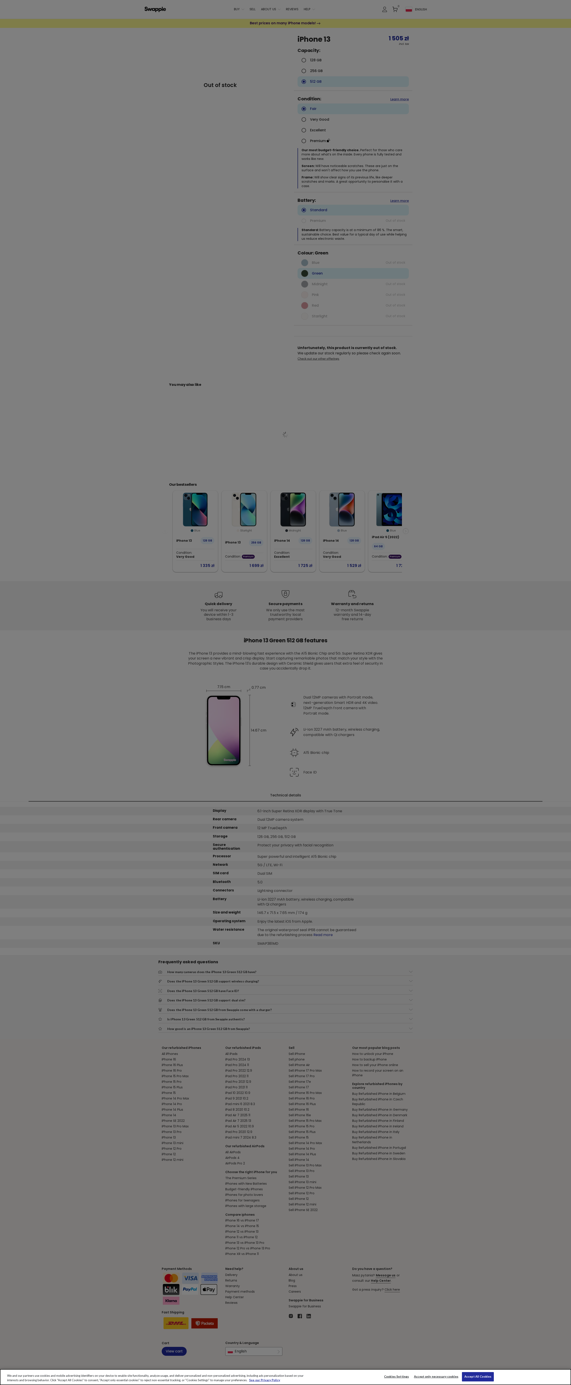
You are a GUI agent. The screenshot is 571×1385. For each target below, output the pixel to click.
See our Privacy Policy (264, 1380)
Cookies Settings (396, 1376)
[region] (285, 1377)
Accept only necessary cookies (436, 1376)
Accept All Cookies (477, 1376)
